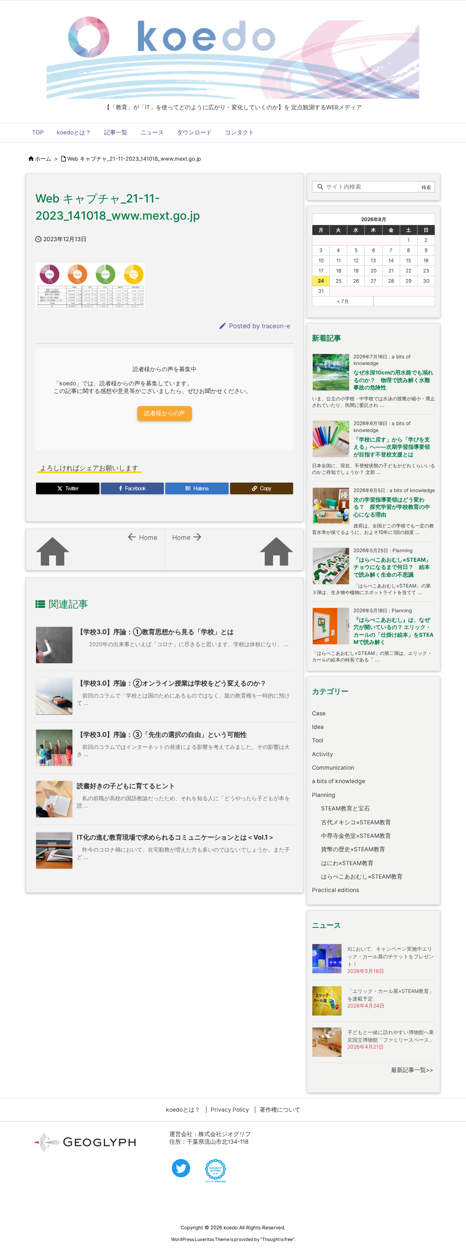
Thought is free (277, 1239)
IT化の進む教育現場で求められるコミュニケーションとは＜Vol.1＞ (176, 837)
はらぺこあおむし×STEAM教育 (362, 876)
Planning (323, 794)
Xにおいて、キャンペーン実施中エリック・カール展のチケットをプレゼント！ (390, 956)
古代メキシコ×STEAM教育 (356, 822)
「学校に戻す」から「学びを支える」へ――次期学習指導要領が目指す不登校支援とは (392, 447)
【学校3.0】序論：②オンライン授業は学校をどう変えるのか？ (171, 683)
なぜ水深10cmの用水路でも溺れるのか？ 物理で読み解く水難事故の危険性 (393, 380)
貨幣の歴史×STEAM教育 (353, 849)
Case (318, 713)
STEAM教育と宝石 (345, 808)
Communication (333, 767)
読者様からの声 (164, 413)
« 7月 (343, 301)
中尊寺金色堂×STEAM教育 (356, 835)
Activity (322, 754)
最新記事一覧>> (412, 1070)
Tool (317, 740)
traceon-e (276, 326)
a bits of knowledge (338, 781)
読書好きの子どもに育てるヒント (126, 786)
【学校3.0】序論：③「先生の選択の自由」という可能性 (162, 734)
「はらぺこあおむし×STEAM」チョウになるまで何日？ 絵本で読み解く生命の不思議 (392, 567)
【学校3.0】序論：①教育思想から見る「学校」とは (155, 632)
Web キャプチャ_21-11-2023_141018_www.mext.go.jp (134, 159)
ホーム (43, 159)
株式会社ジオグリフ (224, 1134)
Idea (318, 726)
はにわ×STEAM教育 (347, 863)
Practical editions (335, 890)
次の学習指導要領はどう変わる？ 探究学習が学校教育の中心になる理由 (392, 507)
